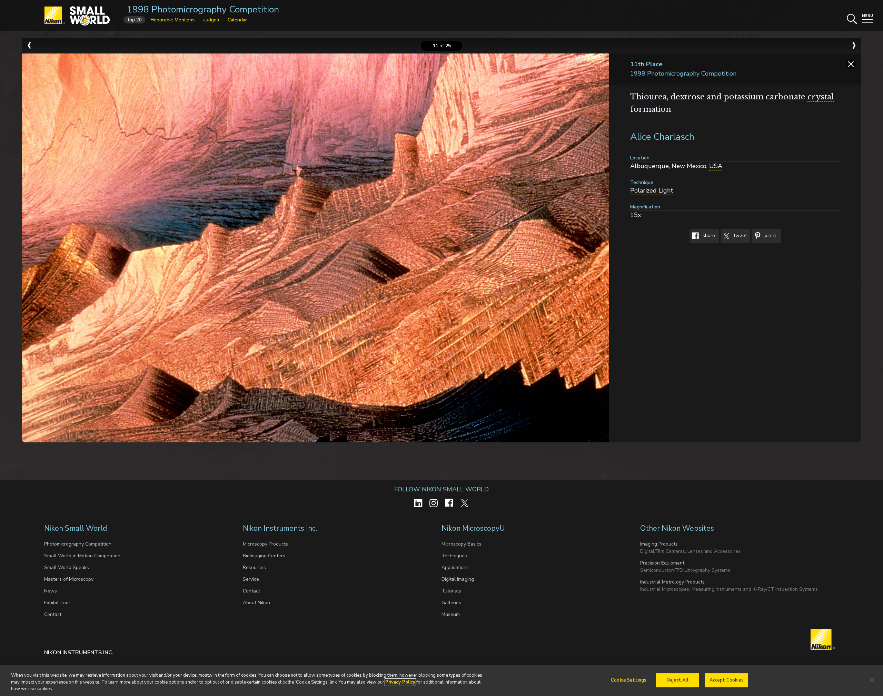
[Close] (872, 679)
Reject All (677, 680)
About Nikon (256, 602)
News (50, 591)
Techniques (454, 555)
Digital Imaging (458, 579)
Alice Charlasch (662, 136)
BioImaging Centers (264, 555)
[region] (441, 680)
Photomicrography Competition (77, 544)
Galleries (451, 602)
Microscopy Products (265, 544)
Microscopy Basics (462, 544)
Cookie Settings (628, 680)
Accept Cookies (727, 680)
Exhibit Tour (57, 602)
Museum (451, 614)
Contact (52, 614)
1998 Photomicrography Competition (203, 9)
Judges (211, 19)
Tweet (739, 236)
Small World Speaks (66, 567)
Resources (254, 567)
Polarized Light (651, 190)
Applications (455, 567)
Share (708, 236)
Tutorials (451, 591)
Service (251, 579)
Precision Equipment (662, 563)
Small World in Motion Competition (82, 555)
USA (715, 166)
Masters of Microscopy (68, 579)
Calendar (237, 20)
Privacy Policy (400, 682)
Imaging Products (659, 544)
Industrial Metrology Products (672, 582)
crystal (820, 96)
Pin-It (769, 236)
